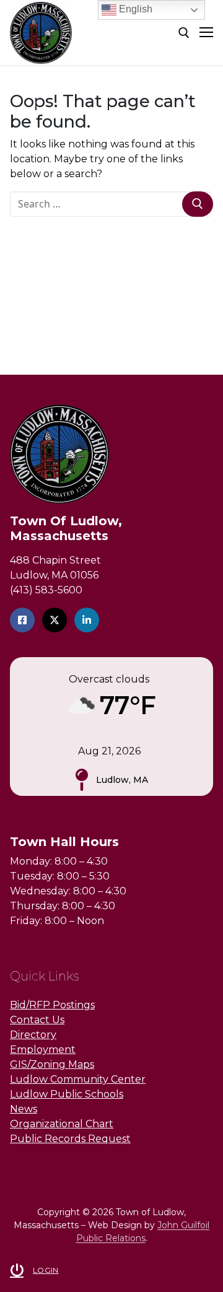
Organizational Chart (61, 1124)
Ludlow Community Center (78, 1079)
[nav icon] (206, 33)
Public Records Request (70, 1139)
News (23, 1109)
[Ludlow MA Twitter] (54, 620)
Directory (33, 1035)
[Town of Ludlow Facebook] (22, 620)
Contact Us (37, 1020)
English (134, 9)
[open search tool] (184, 32)
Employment (43, 1049)
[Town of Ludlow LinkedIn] (86, 620)
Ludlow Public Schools (66, 1094)
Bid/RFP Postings (52, 1005)
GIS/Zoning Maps (52, 1064)
